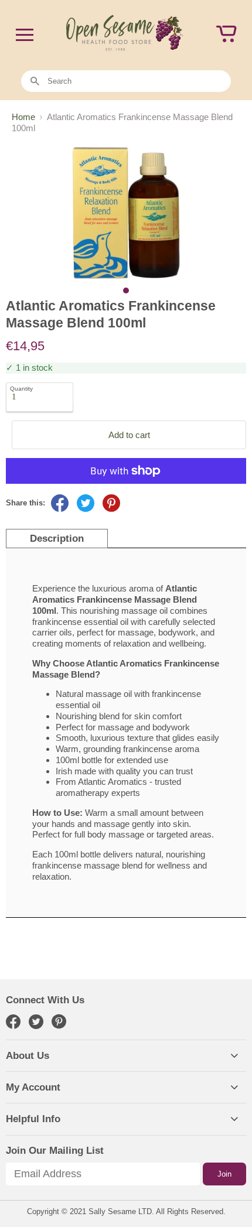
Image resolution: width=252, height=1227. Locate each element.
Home (23, 117)
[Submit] (35, 81)
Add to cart (129, 435)
